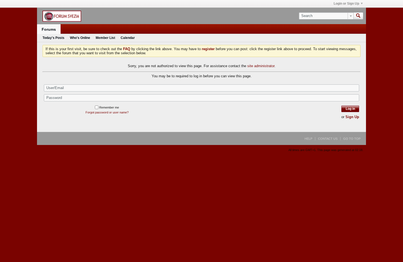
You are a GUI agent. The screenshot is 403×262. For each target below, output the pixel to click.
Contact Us (327, 138)
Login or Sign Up (346, 3)
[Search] (358, 15)
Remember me (109, 107)
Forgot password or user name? (107, 112)
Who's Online (80, 38)
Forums (49, 29)
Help (308, 138)
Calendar (128, 38)
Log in (350, 109)
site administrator (260, 66)
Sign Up (352, 117)
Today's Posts (53, 38)
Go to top (352, 138)
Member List (105, 38)
